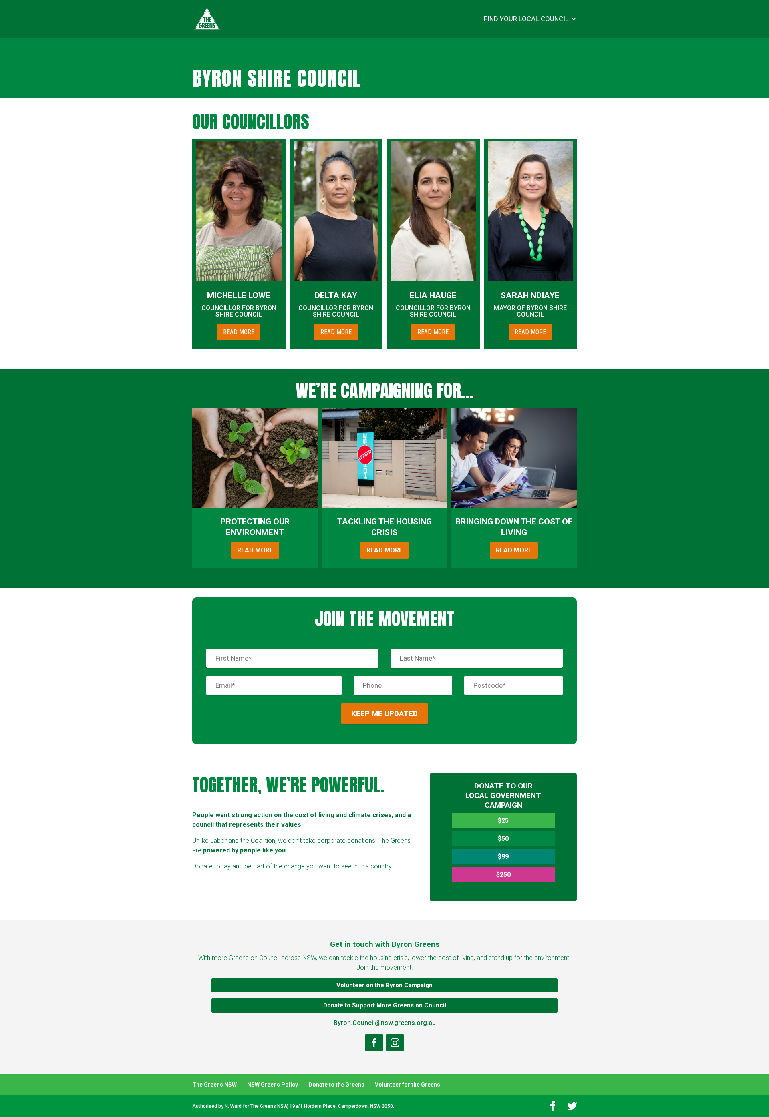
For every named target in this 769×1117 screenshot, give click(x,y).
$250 (503, 874)
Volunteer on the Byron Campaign (384, 985)
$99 (503, 856)
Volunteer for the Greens (407, 1084)
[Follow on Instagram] (395, 1042)
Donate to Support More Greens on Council (384, 1005)
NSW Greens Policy (272, 1084)
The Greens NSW (214, 1084)
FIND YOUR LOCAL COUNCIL (526, 19)
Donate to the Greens (336, 1084)
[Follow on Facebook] (374, 1042)
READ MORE (238, 332)
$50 (503, 838)
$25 (503, 820)
